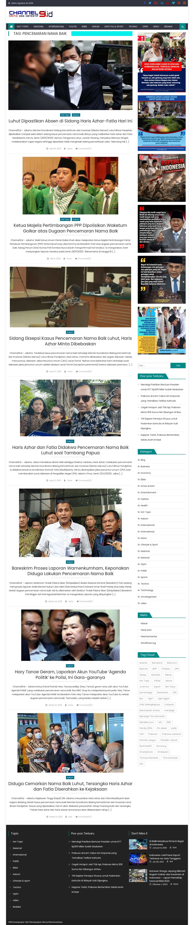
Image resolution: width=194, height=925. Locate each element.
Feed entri (146, 629)
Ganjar (142, 674)
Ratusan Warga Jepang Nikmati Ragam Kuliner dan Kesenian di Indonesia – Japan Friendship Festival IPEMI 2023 (167, 876)
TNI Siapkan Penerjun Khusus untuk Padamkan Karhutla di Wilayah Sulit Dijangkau (159, 423)
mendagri (169, 710)
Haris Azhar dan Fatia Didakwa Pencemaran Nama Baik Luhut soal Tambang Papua (70, 450)
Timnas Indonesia (148, 757)
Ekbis (84, 26)
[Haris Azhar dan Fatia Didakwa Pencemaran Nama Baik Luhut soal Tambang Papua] (70, 408)
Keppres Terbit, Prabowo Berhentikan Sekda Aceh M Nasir (160, 437)
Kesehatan (162, 692)
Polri (141, 734)
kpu (141, 698)
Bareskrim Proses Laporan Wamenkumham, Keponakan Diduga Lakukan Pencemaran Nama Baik (70, 571)
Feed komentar (149, 636)
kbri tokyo (170, 686)
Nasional (39, 26)
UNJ (141, 763)
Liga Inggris (163, 698)
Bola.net (143, 668)
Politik (73, 26)
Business (145, 466)
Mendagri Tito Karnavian (152, 716)
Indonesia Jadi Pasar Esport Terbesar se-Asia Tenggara (165, 856)
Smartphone (146, 751)
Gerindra (155, 674)
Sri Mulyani (163, 751)
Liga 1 (150, 698)
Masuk (144, 623)
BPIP (155, 668)
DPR (177, 668)
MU (160, 722)
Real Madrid (145, 746)
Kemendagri (145, 692)
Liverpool (169, 704)
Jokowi (168, 680)
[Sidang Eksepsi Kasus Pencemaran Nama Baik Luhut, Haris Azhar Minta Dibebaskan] (70, 297)
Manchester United (149, 710)
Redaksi (168, 26)
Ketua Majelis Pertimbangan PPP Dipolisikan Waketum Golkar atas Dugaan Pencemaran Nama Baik (70, 228)
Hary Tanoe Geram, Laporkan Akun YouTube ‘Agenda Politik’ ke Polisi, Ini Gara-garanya (70, 674)
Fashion (145, 499)
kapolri (157, 686)
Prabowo (152, 734)
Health (144, 505)
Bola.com (172, 662)
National (145, 557)
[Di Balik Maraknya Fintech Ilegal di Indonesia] (138, 844)
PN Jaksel (162, 728)
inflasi (157, 680)
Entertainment (148, 492)
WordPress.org (148, 642)
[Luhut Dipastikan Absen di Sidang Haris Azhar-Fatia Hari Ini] (70, 75)
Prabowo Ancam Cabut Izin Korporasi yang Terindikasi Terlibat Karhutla (160, 398)
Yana (69, 148)
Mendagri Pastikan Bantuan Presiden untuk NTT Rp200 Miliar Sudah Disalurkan (162, 387)
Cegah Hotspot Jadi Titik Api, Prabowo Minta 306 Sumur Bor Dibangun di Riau (161, 410)
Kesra (144, 538)
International (147, 531)
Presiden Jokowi (169, 740)
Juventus (144, 686)
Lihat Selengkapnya (149, 704)
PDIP (169, 722)
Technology (147, 590)
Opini (145, 26)
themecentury (55, 922)
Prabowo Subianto (171, 734)
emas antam (148, 486)
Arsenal (143, 662)
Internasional (56, 26)
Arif (171, 861)
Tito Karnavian (170, 757)
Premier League (147, 740)
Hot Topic (23, 26)
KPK (175, 692)
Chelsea (165, 668)
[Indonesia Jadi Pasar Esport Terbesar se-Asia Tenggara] (138, 859)
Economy (146, 472)
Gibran (168, 674)
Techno (133, 26)
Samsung (161, 746)
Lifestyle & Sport (114, 26)
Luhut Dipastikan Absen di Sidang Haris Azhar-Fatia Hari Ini (70, 121)
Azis (70, 816)
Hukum (95, 26)
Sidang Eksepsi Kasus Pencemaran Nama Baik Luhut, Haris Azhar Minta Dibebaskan (70, 341)
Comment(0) (84, 148)
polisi (174, 728)
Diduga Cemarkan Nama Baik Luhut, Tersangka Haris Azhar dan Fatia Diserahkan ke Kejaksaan (70, 786)
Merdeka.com (146, 722)
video (156, 26)
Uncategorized (148, 596)
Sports (144, 577)
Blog (143, 459)
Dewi (175, 884)
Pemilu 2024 (145, 728)
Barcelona (157, 662)
